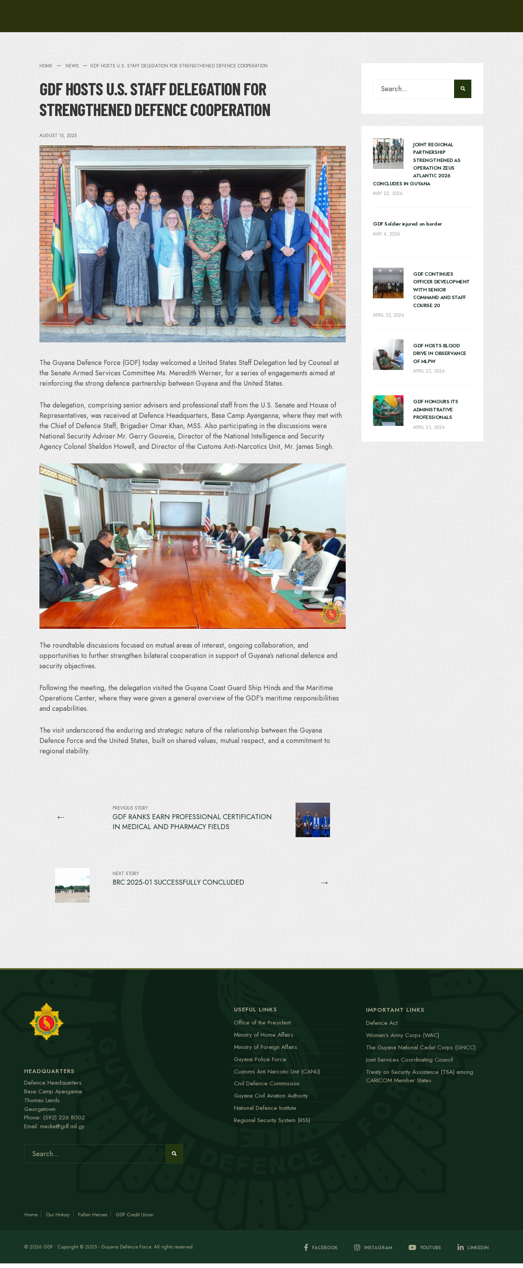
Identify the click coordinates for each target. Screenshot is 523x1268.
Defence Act (381, 1023)
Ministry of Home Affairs (263, 1035)
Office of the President (262, 1022)
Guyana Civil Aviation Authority (271, 1095)
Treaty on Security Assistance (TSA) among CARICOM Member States (419, 1076)
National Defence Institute (265, 1108)
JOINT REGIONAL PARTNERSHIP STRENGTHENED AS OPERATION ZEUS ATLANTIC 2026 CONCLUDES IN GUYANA (417, 164)
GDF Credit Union (135, 1214)
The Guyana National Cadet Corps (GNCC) (421, 1047)
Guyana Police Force (260, 1059)
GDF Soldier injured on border (407, 223)
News (72, 65)
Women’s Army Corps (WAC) (402, 1035)
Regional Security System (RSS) (272, 1120)
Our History (58, 1214)
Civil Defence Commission (266, 1083)
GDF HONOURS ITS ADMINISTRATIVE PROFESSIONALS (435, 409)
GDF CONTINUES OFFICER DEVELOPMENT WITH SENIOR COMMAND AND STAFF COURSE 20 (441, 289)
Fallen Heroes (92, 1214)
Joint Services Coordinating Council (409, 1059)
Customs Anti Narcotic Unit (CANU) (277, 1071)
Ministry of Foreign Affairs (265, 1047)
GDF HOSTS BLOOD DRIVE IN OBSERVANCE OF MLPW (439, 353)
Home (45, 65)
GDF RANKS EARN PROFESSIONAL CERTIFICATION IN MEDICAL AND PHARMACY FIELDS (192, 818)
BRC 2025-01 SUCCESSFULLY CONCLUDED (178, 878)
